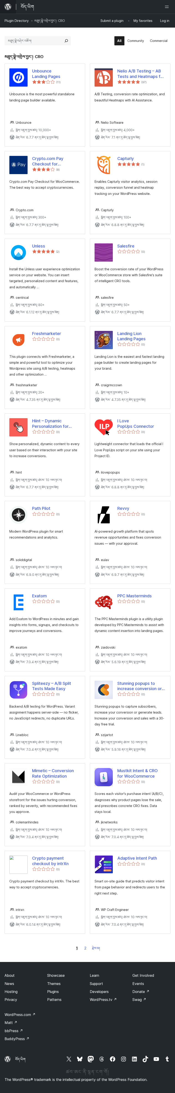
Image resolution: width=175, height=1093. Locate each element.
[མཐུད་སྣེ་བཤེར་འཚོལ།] (66, 40)
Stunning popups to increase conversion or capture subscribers (139, 686)
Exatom (39, 595)
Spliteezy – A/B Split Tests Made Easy (51, 686)
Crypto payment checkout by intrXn (50, 861)
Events (138, 983)
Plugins (53, 991)
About (10, 975)
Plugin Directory (17, 21)
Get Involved (143, 975)
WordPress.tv (103, 999)
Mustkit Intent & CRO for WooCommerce (137, 773)
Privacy (11, 999)
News (9, 983)
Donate (140, 991)
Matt (11, 1022)
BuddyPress (17, 1038)
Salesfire (125, 246)
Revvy (123, 508)
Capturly (125, 158)
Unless (38, 246)
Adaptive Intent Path (137, 858)
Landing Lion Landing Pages (131, 336)
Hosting (11, 991)
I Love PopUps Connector (135, 423)
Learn (94, 975)
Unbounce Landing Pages (46, 74)
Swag (139, 999)
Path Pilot (41, 508)
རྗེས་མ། (96, 948)
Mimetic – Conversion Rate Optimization (53, 773)
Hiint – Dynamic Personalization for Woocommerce (50, 423)
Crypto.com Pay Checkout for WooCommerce (47, 161)
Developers (99, 991)
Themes (54, 983)
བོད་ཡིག (20, 1059)
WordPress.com (20, 1014)
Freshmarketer (46, 333)
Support (96, 983)
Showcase (56, 975)
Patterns (54, 999)
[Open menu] (167, 7)
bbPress (14, 1031)
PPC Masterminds (134, 595)
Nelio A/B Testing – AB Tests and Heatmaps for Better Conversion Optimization (141, 74)
